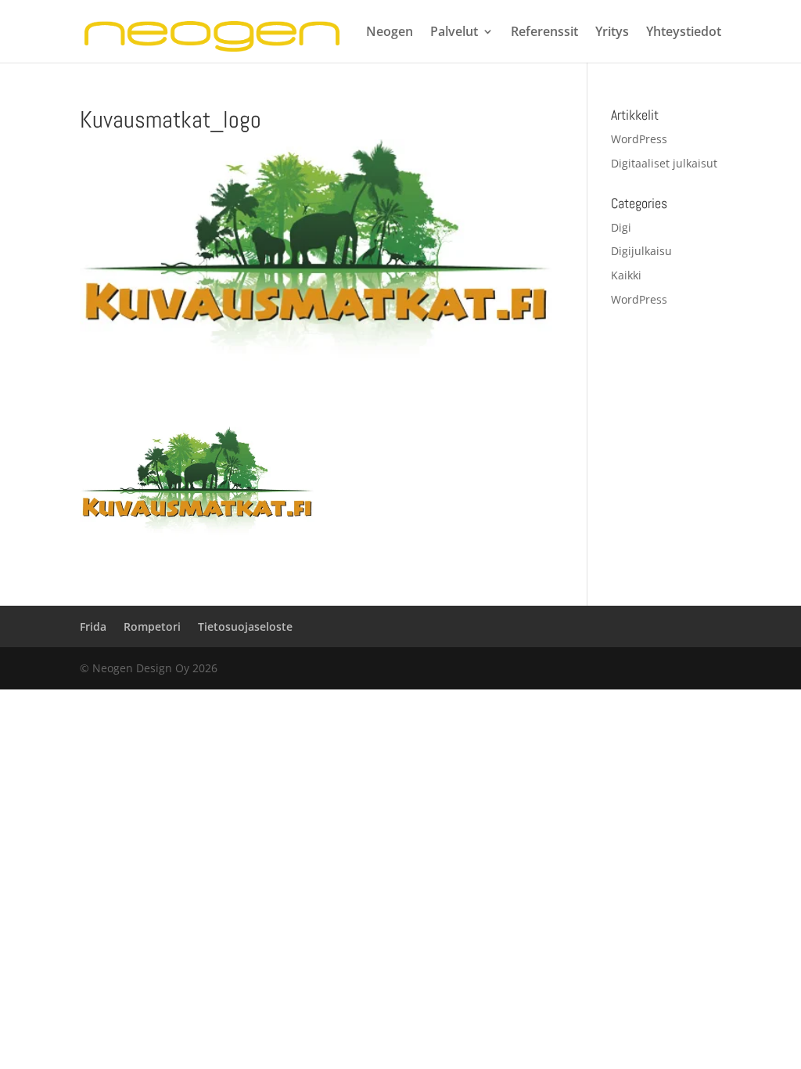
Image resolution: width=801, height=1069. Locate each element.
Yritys (612, 33)
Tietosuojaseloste (245, 626)
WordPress (639, 138)
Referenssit (544, 33)
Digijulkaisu (641, 250)
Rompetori (152, 626)
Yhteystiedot (683, 33)
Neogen (389, 33)
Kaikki (626, 275)
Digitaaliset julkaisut (664, 163)
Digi (621, 227)
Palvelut (454, 33)
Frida (93, 626)
